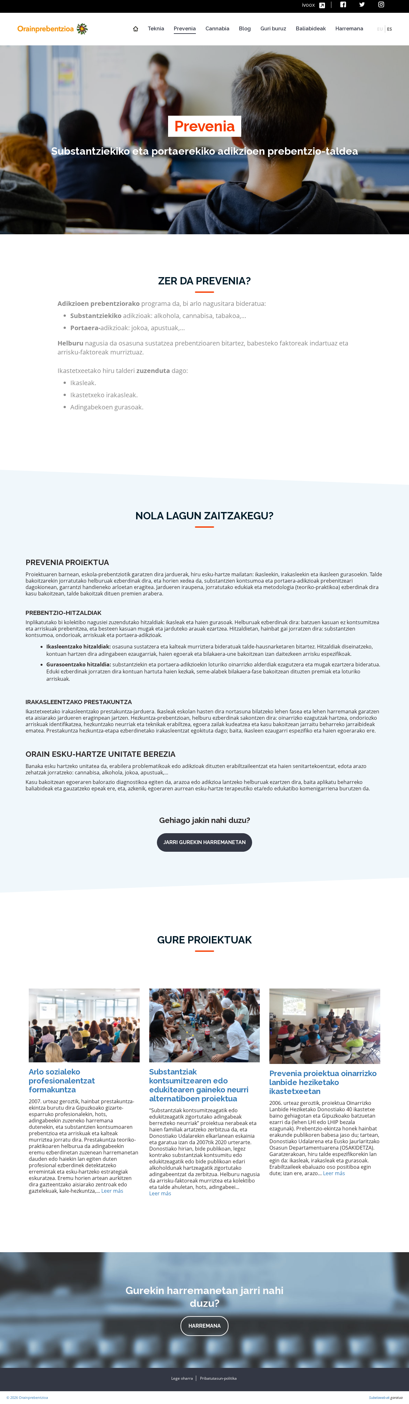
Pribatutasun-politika (218, 1378)
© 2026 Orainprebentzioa (27, 1397)
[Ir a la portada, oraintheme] (53, 28)
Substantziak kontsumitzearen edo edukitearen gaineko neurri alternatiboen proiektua (199, 1085)
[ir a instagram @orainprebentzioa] (381, 5)
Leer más (112, 1190)
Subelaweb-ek (379, 1397)
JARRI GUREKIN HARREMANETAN (204, 842)
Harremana (205, 1326)
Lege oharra (182, 1378)
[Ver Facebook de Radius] (344, 5)
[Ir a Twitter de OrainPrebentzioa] (363, 5)
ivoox (309, 5)
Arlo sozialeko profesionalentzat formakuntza (62, 1080)
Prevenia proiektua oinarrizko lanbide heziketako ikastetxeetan (323, 1082)
